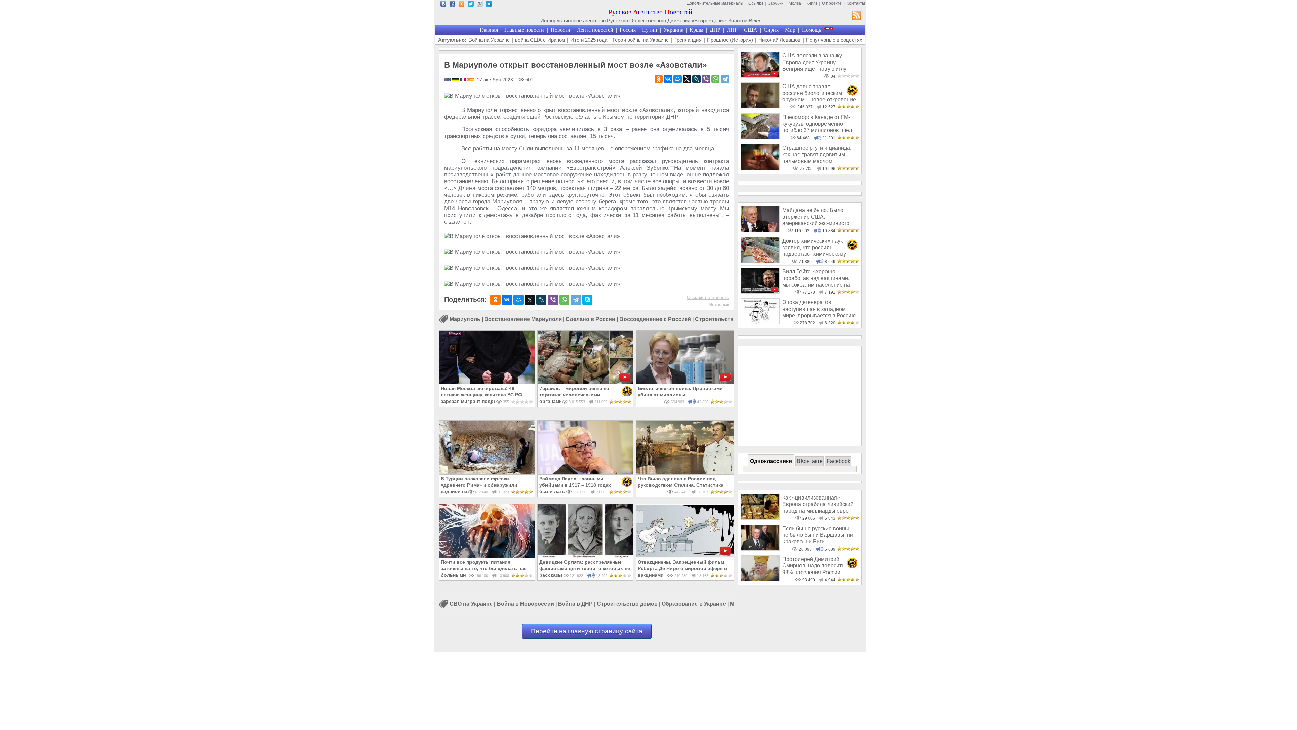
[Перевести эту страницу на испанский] (470, 80)
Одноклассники (771, 461)
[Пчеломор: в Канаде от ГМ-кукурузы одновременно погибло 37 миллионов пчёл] (760, 137)
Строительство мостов (726, 319)
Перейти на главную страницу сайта (586, 631)
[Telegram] (725, 79)
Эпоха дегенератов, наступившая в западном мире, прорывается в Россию (819, 308)
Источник (719, 304)
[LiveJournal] (696, 79)
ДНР (715, 30)
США (750, 30)
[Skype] (587, 300)
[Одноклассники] (659, 79)
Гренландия (688, 40)
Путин (649, 30)
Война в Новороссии (525, 604)
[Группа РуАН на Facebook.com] (452, 5)
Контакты (856, 3)
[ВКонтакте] (668, 79)
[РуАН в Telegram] (489, 5)
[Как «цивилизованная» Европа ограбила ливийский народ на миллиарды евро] (760, 518)
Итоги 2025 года (588, 40)
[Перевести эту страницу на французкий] (463, 80)
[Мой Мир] (677, 79)
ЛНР (732, 30)
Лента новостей (595, 30)
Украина (673, 30)
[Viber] (706, 79)
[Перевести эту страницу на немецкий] (456, 80)
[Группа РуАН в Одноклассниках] (461, 5)
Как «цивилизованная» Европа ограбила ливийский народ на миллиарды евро (818, 504)
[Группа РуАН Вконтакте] (443, 5)
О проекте (832, 3)
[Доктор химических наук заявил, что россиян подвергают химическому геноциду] (760, 261)
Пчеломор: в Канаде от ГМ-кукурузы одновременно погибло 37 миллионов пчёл (817, 123)
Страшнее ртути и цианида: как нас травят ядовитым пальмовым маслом (816, 154)
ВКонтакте (810, 461)
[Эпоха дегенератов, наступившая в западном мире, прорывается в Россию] (760, 322)
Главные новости (524, 30)
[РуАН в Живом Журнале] (480, 5)
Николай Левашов (779, 40)
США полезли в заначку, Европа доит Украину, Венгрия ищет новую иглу (814, 62)
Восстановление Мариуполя (523, 319)
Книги (811, 3)
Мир (790, 30)
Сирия (771, 30)
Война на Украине (489, 40)
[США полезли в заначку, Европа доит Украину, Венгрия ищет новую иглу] (760, 76)
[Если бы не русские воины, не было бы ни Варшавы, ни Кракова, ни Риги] (760, 549)
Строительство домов (627, 604)
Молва (795, 3)
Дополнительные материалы (715, 3)
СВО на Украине (471, 604)
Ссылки (755, 3)
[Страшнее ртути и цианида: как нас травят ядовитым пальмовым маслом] (760, 168)
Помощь (811, 30)
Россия (628, 30)
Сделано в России (590, 319)
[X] (687, 79)
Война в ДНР (575, 604)
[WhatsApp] (715, 79)
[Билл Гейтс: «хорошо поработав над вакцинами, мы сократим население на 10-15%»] (760, 292)
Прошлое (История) (730, 40)
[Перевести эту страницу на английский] (448, 80)
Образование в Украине (694, 604)
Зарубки (776, 3)
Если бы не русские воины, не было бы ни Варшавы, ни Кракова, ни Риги (817, 535)
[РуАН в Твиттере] (471, 5)
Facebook (838, 461)
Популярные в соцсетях (834, 40)
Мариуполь (465, 319)
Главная (489, 30)
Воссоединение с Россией (655, 319)
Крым (696, 30)
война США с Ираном (540, 40)
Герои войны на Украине (641, 40)
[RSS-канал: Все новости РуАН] (856, 16)
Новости (560, 30)
